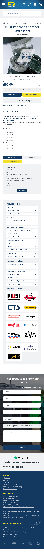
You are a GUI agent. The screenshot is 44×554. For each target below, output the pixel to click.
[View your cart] (40, 4)
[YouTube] (17, 466)
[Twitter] (13, 466)
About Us (6, 478)
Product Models (12, 157)
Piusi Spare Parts (17, 23)
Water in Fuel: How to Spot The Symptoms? (18, 507)
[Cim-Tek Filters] (13, 325)
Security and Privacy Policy (12, 487)
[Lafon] (13, 347)
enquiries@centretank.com (16, 537)
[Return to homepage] (11, 4)
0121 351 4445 (13, 534)
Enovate (10, 513)
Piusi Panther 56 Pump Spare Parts (33, 23)
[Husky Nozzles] (30, 297)
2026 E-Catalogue (9, 498)
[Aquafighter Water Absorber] (13, 316)
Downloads (31, 157)
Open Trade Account (10, 496)
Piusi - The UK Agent (10, 505)
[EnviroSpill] (30, 316)
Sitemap (6, 482)
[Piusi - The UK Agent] (13, 297)
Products (9, 23)
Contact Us (7, 480)
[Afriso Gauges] (30, 325)
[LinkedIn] (21, 466)
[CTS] (13, 307)
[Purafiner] (30, 347)
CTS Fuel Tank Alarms (11, 502)
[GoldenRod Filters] (30, 307)
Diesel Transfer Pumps (11, 500)
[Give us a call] (29, 4)
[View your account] (35, 4)
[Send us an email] (24, 4)
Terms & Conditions (10, 484)
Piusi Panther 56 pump (13, 118)
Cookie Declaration (10, 489)
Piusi (8, 116)
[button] (3, 4)
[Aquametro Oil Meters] (13, 336)
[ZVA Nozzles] (30, 335)
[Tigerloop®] (13, 356)
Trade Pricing (12, 161)
